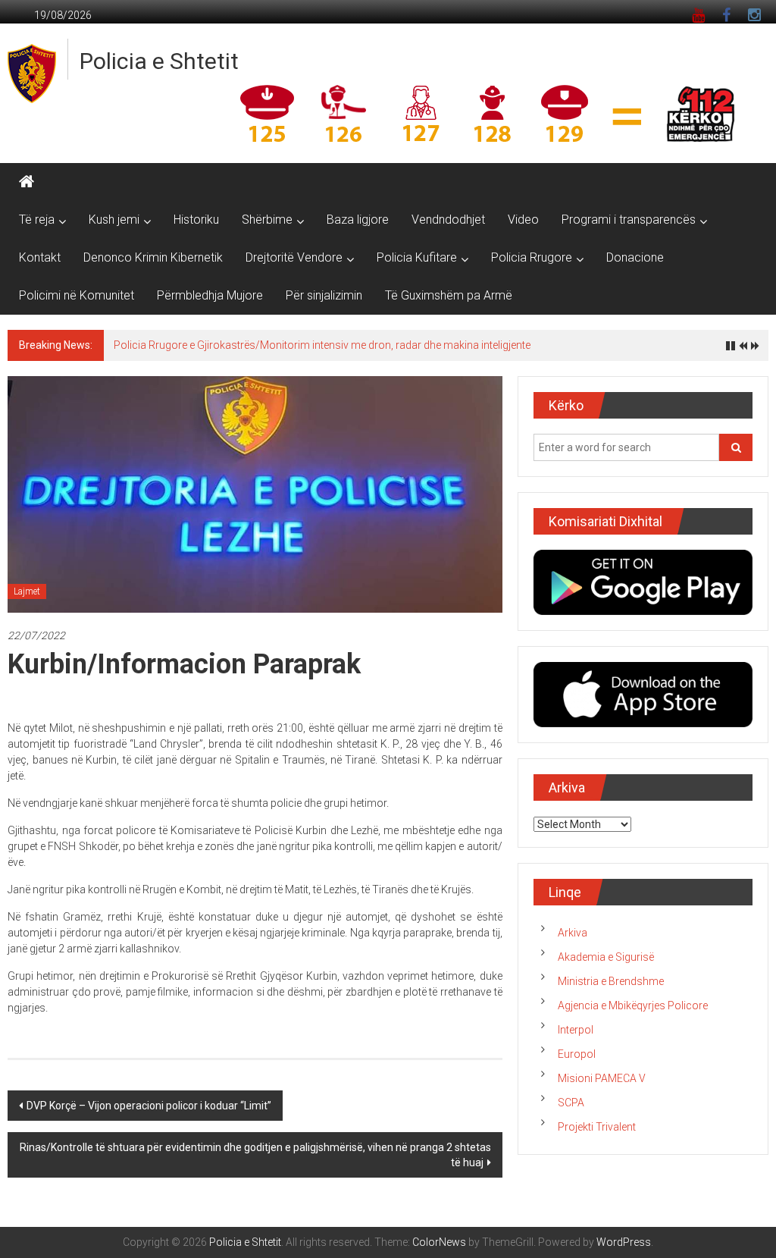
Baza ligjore (358, 219)
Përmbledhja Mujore (210, 295)
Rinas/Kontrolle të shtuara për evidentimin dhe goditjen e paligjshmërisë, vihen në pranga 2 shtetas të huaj (255, 1155)
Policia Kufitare (417, 257)
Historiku (196, 219)
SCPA (571, 1102)
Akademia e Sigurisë (606, 957)
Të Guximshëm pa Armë (448, 295)
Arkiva (572, 933)
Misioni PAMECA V (602, 1078)
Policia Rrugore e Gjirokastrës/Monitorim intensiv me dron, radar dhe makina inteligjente (322, 345)
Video (523, 219)
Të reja (37, 219)
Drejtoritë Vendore (294, 257)
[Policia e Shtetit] (26, 182)
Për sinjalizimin (324, 295)
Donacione (635, 257)
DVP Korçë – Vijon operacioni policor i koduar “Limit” (149, 1106)
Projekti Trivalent (597, 1127)
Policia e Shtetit (159, 61)
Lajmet (27, 591)
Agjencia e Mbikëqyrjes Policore (633, 1005)
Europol (577, 1054)
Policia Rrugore (531, 257)
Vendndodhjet (448, 219)
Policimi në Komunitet (76, 295)
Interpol (575, 1030)
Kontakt (40, 257)
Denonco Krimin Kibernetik (153, 257)
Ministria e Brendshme (611, 981)
